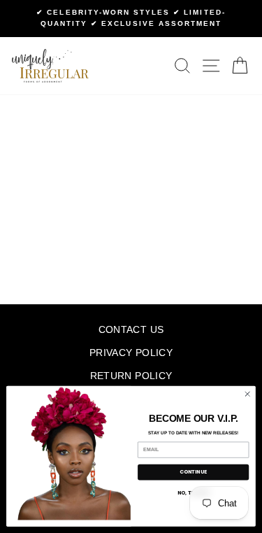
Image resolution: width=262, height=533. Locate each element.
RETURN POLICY (131, 376)
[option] (131, 18)
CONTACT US (131, 330)
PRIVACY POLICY (131, 353)
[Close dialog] (247, 393)
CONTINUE (194, 472)
